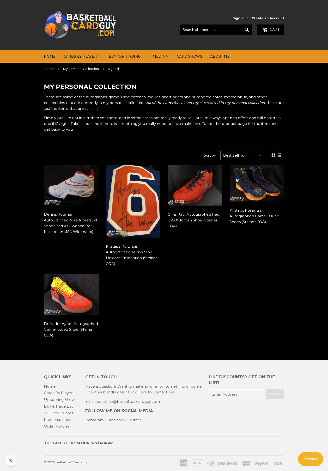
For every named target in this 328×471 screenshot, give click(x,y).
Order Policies (56, 426)
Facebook (116, 420)
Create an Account (268, 18)
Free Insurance (58, 419)
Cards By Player (81, 56)
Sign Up (275, 394)
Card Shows (189, 56)
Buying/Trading (125, 56)
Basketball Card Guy (71, 462)
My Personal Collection (81, 69)
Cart (274, 29)
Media (159, 56)
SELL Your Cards (58, 413)
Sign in (238, 18)
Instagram (94, 420)
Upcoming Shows (60, 399)
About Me (220, 56)
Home (49, 56)
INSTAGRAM (102, 443)
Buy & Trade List (58, 406)
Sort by (210, 155)
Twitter (134, 420)
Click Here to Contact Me (151, 392)
